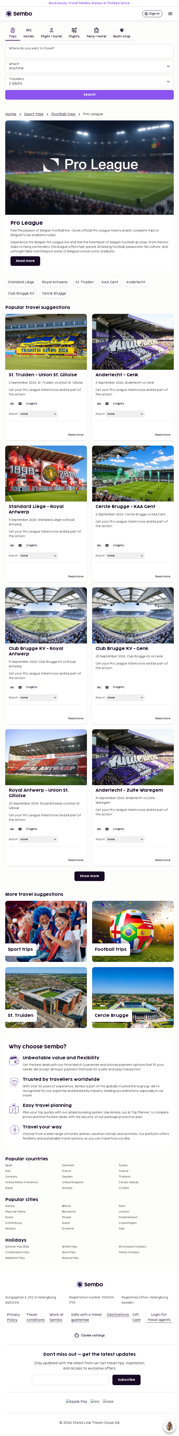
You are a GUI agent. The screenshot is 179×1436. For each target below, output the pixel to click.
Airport (13, 414)
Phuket (66, 1217)
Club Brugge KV (21, 294)
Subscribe (126, 1379)
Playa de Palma (15, 1211)
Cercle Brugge (54, 294)
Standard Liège (21, 282)
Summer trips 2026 (17, 1246)
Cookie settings (93, 1335)
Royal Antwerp (55, 282)
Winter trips (69, 1246)
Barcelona (69, 1211)
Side (121, 1228)
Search (90, 94)
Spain (9, 1165)
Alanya (9, 1206)
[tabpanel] (89, 72)
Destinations (118, 1315)
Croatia (124, 1188)
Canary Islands (128, 1182)
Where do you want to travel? (31, 48)
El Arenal (68, 1228)
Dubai (66, 1223)
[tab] (12, 33)
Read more (25, 261)
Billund (66, 1206)
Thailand (124, 1176)
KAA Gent (110, 282)
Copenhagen (128, 1223)
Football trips (63, 114)
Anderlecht (135, 282)
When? (14, 64)
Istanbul (10, 1228)
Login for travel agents (159, 1317)
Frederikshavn (128, 1217)
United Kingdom (72, 1182)
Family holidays (129, 1252)
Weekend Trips (15, 1258)
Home (10, 114)
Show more (89, 876)
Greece (124, 1171)
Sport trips (34, 114)
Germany (11, 1176)
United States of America (21, 1182)
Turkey (123, 1165)
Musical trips (70, 1258)
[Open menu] (170, 13)
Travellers (16, 79)
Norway (67, 1188)
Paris (122, 1206)
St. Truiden (85, 282)
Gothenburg (13, 1223)
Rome (9, 1217)
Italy (8, 1171)
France (66, 1171)
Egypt (9, 1188)
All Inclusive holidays (132, 1246)
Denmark (68, 1165)
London (124, 1211)
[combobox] (90, 53)
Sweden (67, 1176)
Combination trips (17, 1252)
